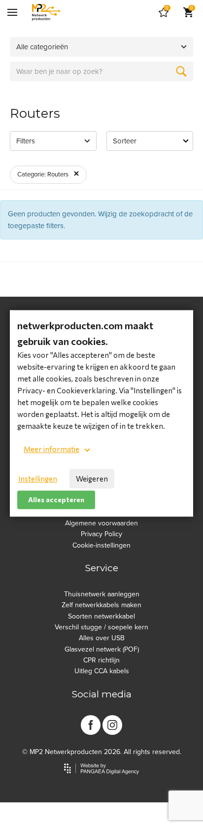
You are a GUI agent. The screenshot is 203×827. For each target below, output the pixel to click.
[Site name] (46, 12)
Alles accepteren (56, 499)
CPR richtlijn (101, 660)
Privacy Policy (101, 534)
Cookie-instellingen (101, 545)
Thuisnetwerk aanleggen (101, 594)
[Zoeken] (181, 71)
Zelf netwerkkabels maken (101, 605)
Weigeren (92, 478)
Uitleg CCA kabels (101, 671)
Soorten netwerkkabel (101, 616)
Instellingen (37, 478)
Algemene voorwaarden (101, 523)
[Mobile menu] (12, 12)
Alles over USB (102, 638)
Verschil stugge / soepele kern (101, 627)
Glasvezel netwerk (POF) (102, 649)
